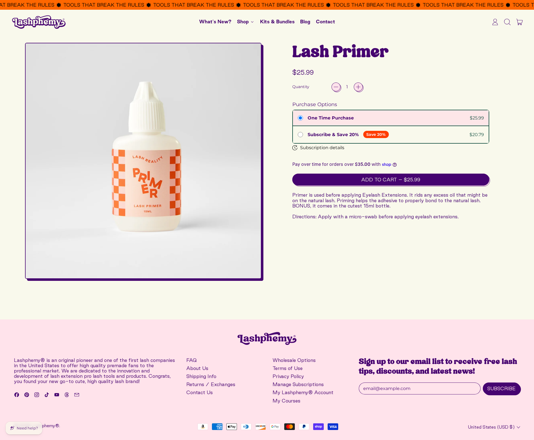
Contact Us (199, 392)
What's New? (215, 21)
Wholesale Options (294, 360)
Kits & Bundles (277, 21)
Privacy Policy (288, 376)
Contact (325, 21)
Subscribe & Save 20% (333, 134)
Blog (305, 21)
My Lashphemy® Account (303, 392)
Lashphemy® (46, 425)
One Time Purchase (331, 118)
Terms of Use (288, 368)
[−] (336, 86)
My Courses (286, 400)
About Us (197, 368)
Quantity (300, 86)
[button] (507, 22)
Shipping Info (201, 376)
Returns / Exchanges (210, 384)
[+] (358, 86)
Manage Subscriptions (298, 384)
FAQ (191, 360)
